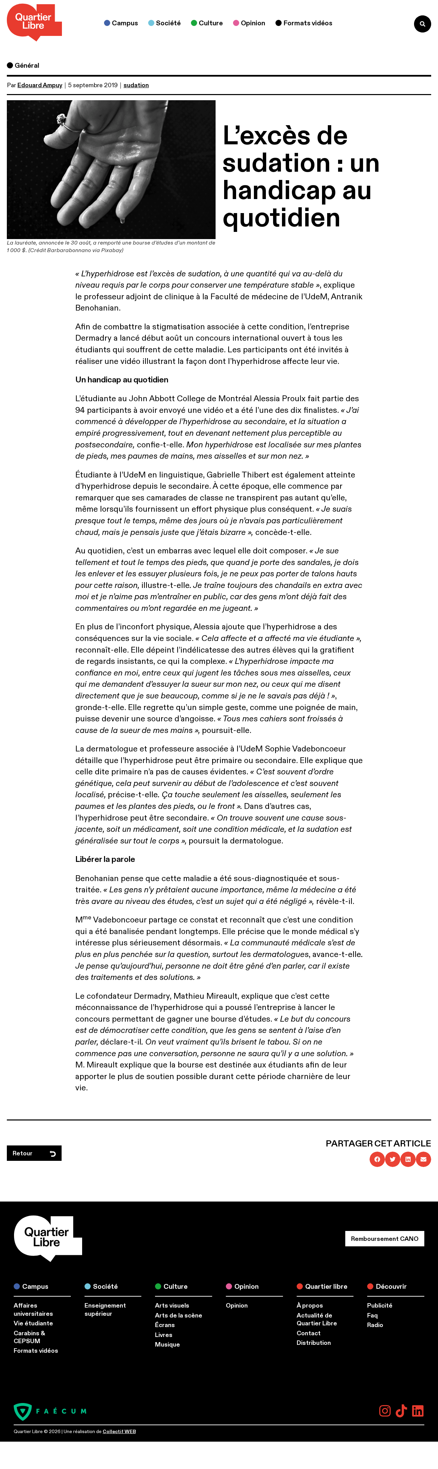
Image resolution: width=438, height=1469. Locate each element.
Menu (395, 23)
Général (27, 65)
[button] (377, 1159)
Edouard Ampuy (39, 85)
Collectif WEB (119, 1431)
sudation (136, 85)
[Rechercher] (422, 23)
